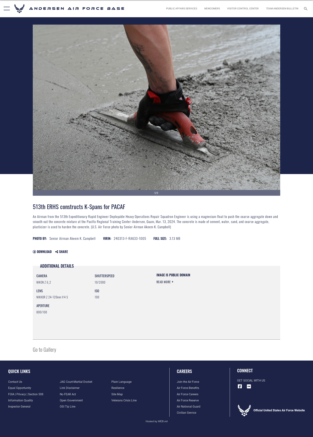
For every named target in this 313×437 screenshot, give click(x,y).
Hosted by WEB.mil (157, 421)
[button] (6, 8)
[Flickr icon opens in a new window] (249, 386)
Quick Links (19, 371)
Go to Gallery (44, 349)
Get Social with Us (251, 380)
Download (44, 251)
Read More (164, 282)
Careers (184, 371)
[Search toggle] (306, 8)
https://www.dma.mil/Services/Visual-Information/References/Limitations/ (198, 304)
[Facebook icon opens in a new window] (240, 386)
